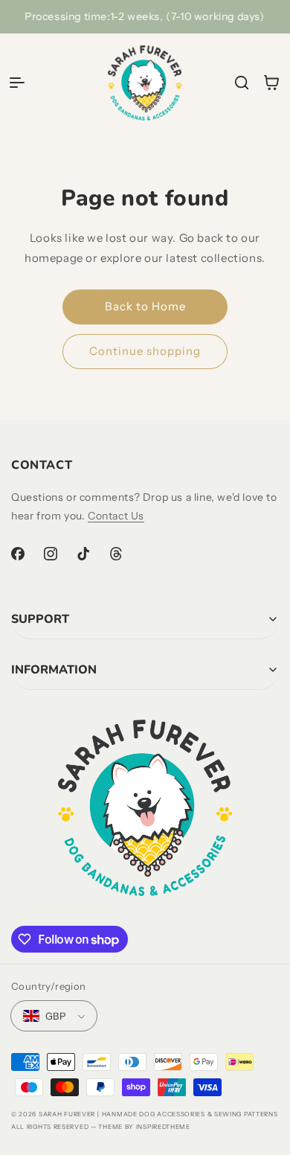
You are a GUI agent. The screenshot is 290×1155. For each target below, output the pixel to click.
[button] (17, 82)
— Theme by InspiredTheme (139, 1126)
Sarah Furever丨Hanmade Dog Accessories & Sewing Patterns (158, 1114)
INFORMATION (54, 670)
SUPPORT (40, 619)
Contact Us (116, 515)
